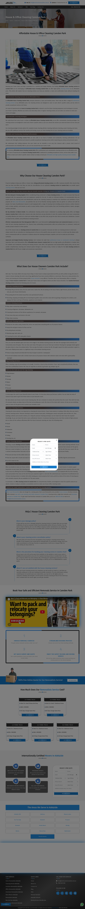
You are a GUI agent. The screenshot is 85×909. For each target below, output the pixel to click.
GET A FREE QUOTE (44, 467)
